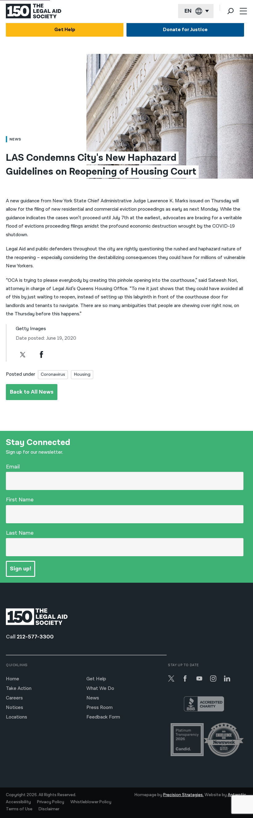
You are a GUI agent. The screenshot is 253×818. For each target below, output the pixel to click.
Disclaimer (49, 809)
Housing (82, 374)
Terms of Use (19, 809)
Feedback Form (103, 717)
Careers (14, 698)
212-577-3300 (35, 636)
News (92, 698)
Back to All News (31, 391)
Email (13, 466)
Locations (16, 717)
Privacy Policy (50, 802)
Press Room (99, 707)
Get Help (64, 29)
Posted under (20, 374)
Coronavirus (53, 374)
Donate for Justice (185, 29)
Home (12, 679)
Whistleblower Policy (90, 802)
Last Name (20, 533)
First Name (20, 499)
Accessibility (18, 802)
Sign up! (20, 568)
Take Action (18, 688)
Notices (14, 707)
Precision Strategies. (183, 795)
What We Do (100, 688)
